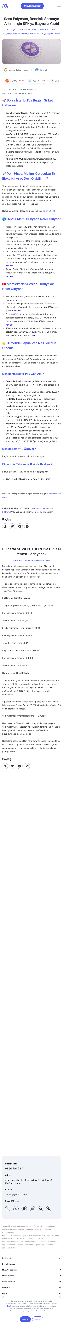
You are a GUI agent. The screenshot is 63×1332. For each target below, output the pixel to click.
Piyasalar (6, 1287)
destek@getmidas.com (16, 1194)
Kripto (4, 1293)
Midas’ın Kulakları (28, 29)
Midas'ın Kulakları (9, 1270)
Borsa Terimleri (8, 1282)
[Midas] (5, 6)
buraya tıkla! (49, 211)
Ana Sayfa (11, 29)
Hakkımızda (7, 1258)
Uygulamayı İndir (32, 6)
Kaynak (28, 248)
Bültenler (44, 29)
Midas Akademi (8, 1276)
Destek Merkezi (8, 1264)
